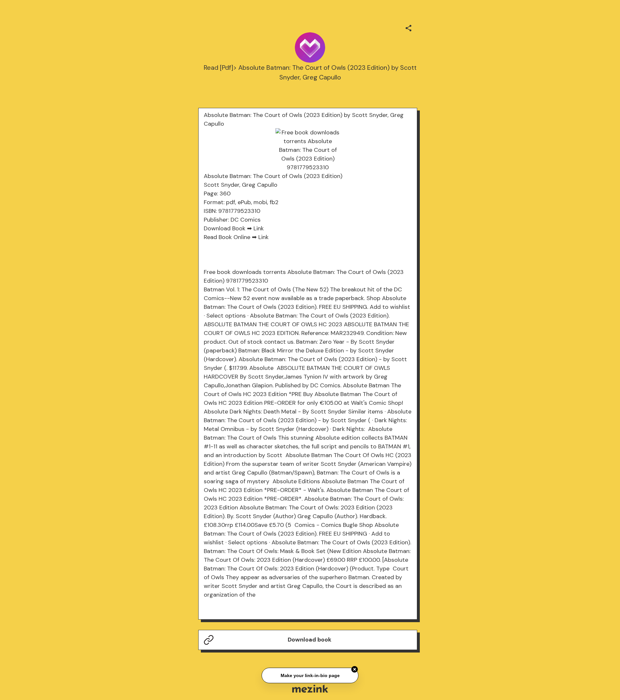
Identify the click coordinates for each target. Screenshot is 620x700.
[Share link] (408, 27)
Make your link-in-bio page (309, 674)
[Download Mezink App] (310, 688)
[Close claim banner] (354, 668)
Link (258, 228)
